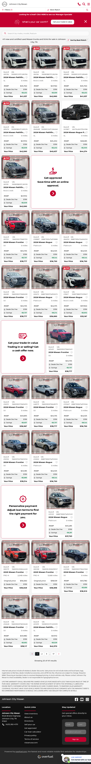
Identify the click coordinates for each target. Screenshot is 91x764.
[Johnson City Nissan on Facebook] (75, 699)
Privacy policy (30, 735)
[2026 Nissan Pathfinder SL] (15, 57)
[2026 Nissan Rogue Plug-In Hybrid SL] (75, 112)
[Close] (85, 21)
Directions (28, 721)
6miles (24, 466)
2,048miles (22, 575)
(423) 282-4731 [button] (12, 724)
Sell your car (29, 724)
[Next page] (58, 654)
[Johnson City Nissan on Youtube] (81, 699)
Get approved (30, 728)
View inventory (31, 714)
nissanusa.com (31, 743)
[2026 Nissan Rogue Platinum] (45, 222)
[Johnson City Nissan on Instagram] (86, 699)
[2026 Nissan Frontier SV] (15, 222)
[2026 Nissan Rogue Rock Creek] (75, 277)
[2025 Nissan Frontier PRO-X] (15, 552)
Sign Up (75, 739)
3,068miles (53, 575)
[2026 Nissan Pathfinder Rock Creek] (45, 57)
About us (28, 717)
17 (53, 654)
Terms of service (31, 739)
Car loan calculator (32, 732)
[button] (79, 4)
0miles (24, 81)
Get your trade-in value (62, 22)
